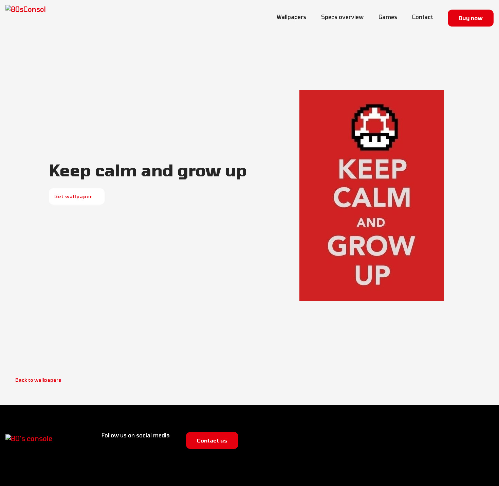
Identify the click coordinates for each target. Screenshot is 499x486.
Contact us (212, 440)
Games (387, 17)
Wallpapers (291, 17)
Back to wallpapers (37, 380)
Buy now (471, 16)
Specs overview (342, 17)
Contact (422, 17)
